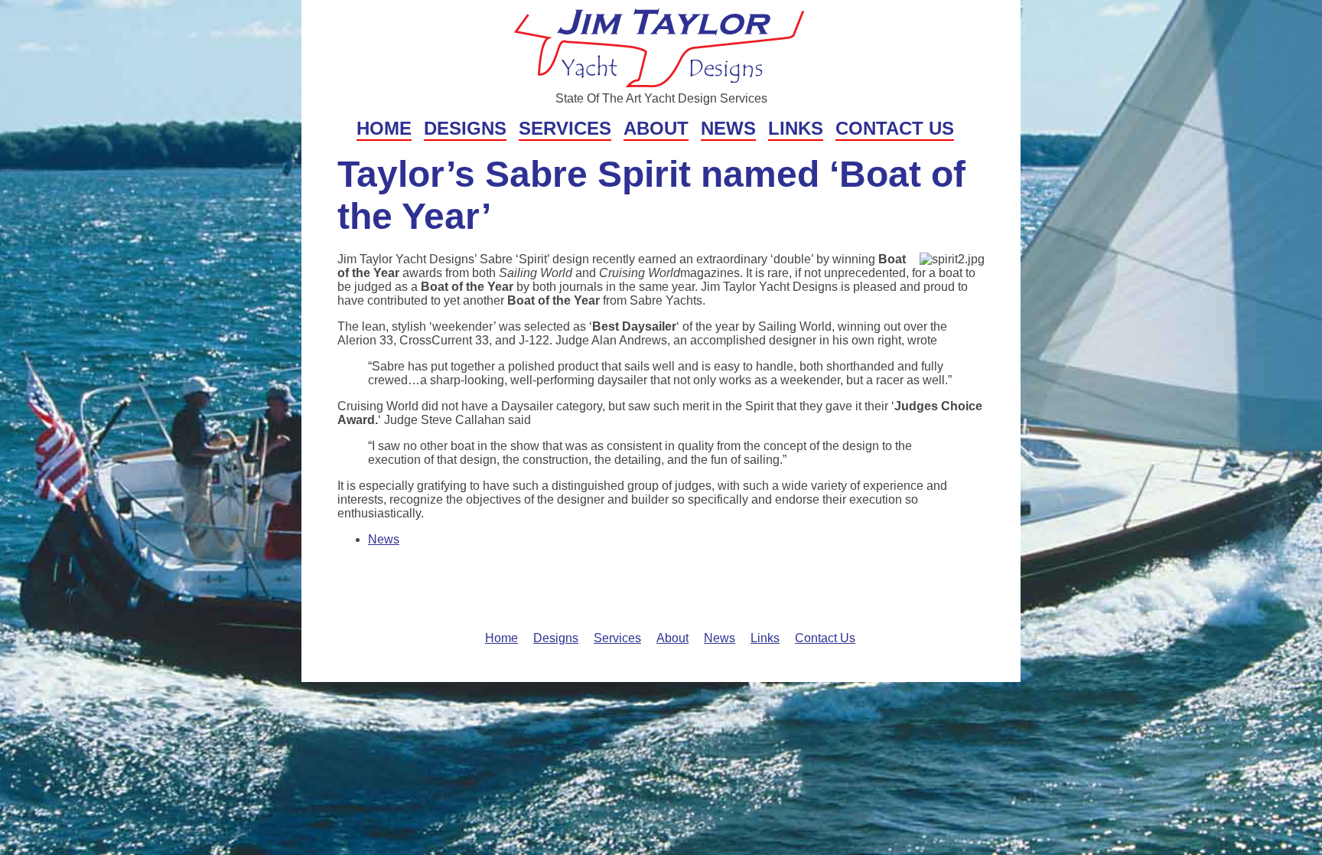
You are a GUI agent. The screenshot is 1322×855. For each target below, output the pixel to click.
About (656, 128)
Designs (465, 128)
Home (384, 128)
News (728, 128)
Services (565, 128)
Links (795, 128)
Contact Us (894, 128)
